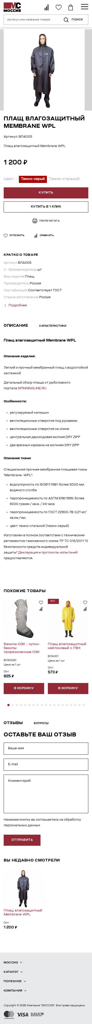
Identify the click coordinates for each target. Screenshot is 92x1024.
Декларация (28, 552)
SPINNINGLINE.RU (32, 388)
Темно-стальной (64, 179)
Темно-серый (33, 179)
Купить (46, 192)
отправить (22, 840)
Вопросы (41, 723)
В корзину (24, 688)
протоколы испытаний (59, 552)
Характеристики (52, 326)
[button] (8, 705)
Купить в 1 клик (46, 206)
